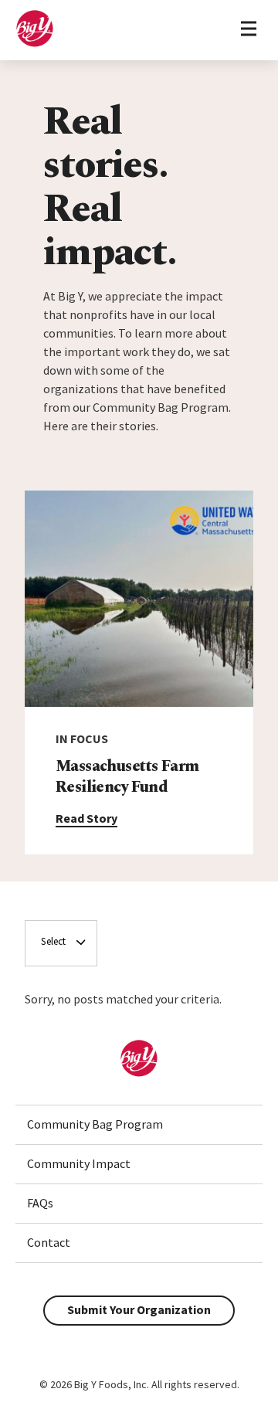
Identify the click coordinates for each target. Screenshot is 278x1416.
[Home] (34, 43)
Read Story (86, 818)
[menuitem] (139, 1125)
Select (53, 941)
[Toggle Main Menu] (248, 29)
